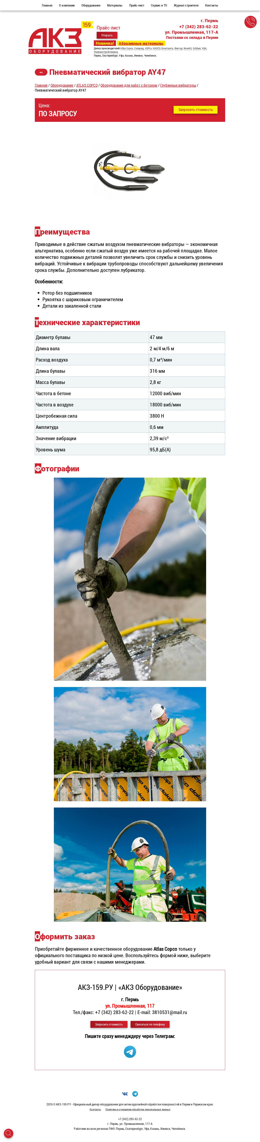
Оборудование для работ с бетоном (128, 85)
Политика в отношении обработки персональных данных (137, 1109)
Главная (41, 85)
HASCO (156, 48)
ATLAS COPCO (87, 85)
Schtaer (197, 48)
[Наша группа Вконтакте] (125, 1095)
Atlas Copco (126, 48)
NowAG (188, 48)
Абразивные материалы (141, 43)
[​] (130, 215)
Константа (167, 48)
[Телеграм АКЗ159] (130, 1056)
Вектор (179, 48)
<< (41, 72)
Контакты (95, 1109)
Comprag (139, 48)
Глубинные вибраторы (178, 85)
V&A (204, 48)
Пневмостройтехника (106, 52)
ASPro (148, 48)
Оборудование (62, 85)
